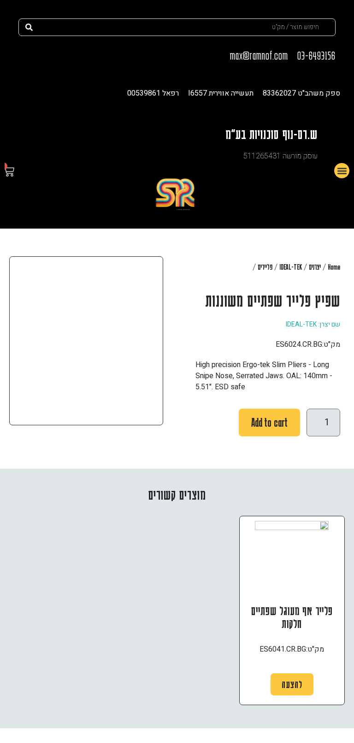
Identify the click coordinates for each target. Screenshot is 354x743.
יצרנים (315, 267)
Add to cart (269, 422)
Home (334, 267)
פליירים (265, 267)
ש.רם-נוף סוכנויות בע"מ (271, 134)
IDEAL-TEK (290, 267)
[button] (341, 170)
